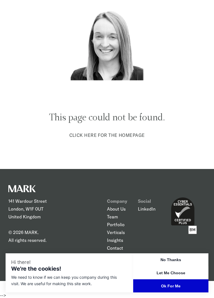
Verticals (116, 232)
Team (112, 217)
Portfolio (116, 224)
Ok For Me (171, 286)
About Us (116, 209)
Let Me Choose (171, 273)
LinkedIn (146, 209)
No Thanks (170, 260)
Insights (115, 240)
